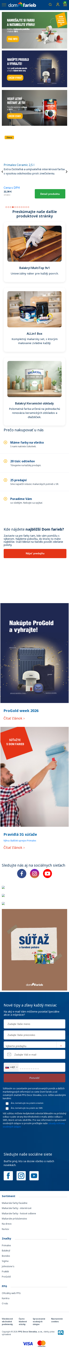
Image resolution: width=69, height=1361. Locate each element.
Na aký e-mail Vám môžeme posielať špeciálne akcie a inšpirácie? (31, 1013)
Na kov (5, 1229)
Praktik (5, 1271)
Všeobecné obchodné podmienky (7, 1321)
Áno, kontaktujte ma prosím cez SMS (27, 1108)
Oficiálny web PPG (11, 1293)
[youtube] (34, 1175)
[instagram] (21, 1175)
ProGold (6, 1276)
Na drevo (7, 1223)
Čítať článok (13, 718)
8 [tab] (21, 207)
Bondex (6, 1255)
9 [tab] (24, 207)
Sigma (5, 1261)
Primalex (6, 1245)
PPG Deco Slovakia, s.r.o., (31, 1331)
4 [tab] (13, 207)
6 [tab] (17, 207)
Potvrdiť (34, 1077)
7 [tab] (19, 207)
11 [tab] (28, 207)
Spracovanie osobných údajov (39, 1321)
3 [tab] (10, 207)
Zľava (9, 137)
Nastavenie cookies (57, 1320)
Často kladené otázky (23, 1321)
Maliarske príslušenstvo (14, 1218)
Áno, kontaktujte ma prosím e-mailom (27, 1103)
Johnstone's (8, 1266)
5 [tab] (15, 207)
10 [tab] (26, 207)
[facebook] (8, 1175)
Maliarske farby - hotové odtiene (19, 1213)
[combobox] (11, 1067)
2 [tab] (8, 207)
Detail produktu (50, 193)
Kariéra (5, 1298)
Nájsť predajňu (35, 553)
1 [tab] (6, 207)
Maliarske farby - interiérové (16, 1208)
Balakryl (6, 1250)
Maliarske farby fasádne (14, 1203)
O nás (5, 1303)
